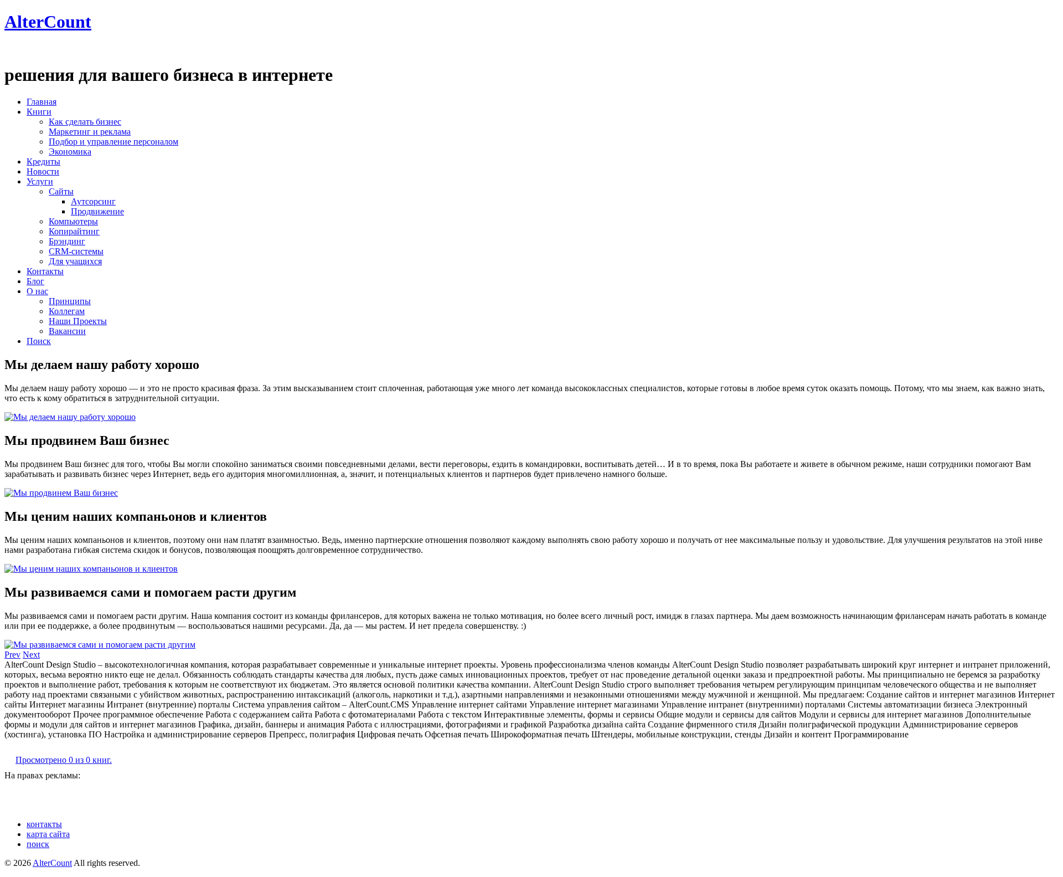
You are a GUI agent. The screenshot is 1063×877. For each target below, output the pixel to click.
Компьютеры (73, 221)
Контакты (45, 271)
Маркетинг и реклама (90, 131)
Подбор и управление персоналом (113, 141)
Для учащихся (75, 261)
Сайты (61, 191)
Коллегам (67, 311)
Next (31, 654)
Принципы (70, 301)
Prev (12, 654)
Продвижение (97, 211)
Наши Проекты (78, 321)
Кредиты (43, 161)
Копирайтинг (74, 231)
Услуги (40, 181)
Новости (43, 171)
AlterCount (47, 22)
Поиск (39, 341)
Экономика (70, 151)
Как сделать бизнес (85, 121)
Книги (39, 111)
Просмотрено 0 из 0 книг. (64, 760)
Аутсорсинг (93, 201)
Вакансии (67, 331)
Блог (35, 281)
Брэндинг (67, 241)
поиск (38, 844)
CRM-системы (76, 251)
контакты (44, 824)
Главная (41, 101)
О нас (37, 291)
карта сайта (48, 834)
